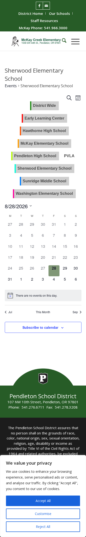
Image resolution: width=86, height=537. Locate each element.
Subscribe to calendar (40, 327)
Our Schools (59, 13)
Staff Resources (44, 20)
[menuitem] (31, 13)
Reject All (43, 526)
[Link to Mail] (46, 5)
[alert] (36, 296)
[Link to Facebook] (39, 5)
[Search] (61, 41)
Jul (10, 312)
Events (11, 85)
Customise (43, 513)
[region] (43, 496)
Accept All (43, 500)
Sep (75, 312)
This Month (43, 312)
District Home (30, 13)
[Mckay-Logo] (35, 41)
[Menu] (73, 41)
